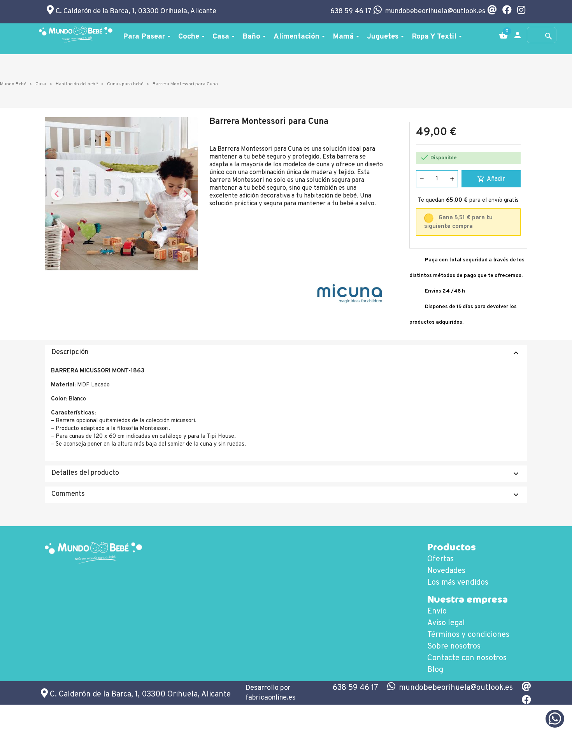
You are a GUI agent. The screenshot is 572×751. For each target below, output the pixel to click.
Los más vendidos (457, 583)
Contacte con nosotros (467, 658)
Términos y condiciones (468, 635)
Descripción (286, 353)
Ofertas (440, 559)
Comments (286, 494)
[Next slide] (185, 194)
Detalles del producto (286, 473)
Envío (437, 611)
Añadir (491, 179)
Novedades (446, 571)
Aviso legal (446, 623)
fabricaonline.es (271, 697)
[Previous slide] (57, 194)
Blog (435, 670)
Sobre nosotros (454, 647)
